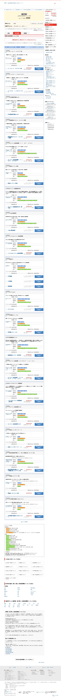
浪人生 (18, 606)
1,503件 (16, 218)
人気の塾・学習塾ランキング (50, 70)
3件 (15, 102)
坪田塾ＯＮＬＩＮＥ (14, 315)
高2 (9, 606)
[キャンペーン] (52, 7)
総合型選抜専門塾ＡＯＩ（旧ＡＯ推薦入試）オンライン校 (22, 452)
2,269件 (16, 342)
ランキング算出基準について (39, 44)
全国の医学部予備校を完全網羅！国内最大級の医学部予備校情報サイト (50, 112)
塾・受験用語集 (48, 92)
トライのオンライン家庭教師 (16, 383)
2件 (14, 457)
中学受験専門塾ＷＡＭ (14, 97)
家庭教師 (9, 566)
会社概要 (5, 693)
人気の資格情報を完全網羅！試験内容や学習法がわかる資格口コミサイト (50, 119)
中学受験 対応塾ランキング (50, 76)
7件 (15, 79)
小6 (13, 605)
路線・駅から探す (49, 57)
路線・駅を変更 (40, 23)
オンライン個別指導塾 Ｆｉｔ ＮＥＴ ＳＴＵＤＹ (21, 143)
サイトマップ (51, 674)
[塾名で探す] (17, 7)
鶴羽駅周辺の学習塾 (49, 52)
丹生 (18, 594)
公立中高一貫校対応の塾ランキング (10, 678)
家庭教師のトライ (13, 337)
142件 (16, 388)
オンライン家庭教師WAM (15, 188)
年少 (10, 603)
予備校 (22, 574)
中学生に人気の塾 (11, 570)
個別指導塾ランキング (49, 71)
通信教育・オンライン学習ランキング (24, 679)
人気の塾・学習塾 (11, 562)
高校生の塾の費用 (8, 651)
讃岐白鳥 (5, 596)
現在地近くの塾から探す (50, 93)
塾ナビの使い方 (48, 98)
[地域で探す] (8, 7)
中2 (27, 605)
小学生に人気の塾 (38, 566)
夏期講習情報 (42, 672)
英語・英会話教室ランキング (50, 85)
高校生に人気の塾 (24, 570)
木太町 (18, 589)
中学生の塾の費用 (8, 650)
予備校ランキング (49, 75)
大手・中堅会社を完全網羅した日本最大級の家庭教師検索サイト (50, 108)
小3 (38, 603)
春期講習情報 (42, 671)
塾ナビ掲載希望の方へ (52, 672)
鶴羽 (5, 594)
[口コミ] (34, 7)
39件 (15, 148)
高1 (5, 606)
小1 (29, 603)
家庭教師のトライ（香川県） (15, 355)
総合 (9, 33)
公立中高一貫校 (10, 574)
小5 (9, 605)
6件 (15, 56)
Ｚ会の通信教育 (13, 213)
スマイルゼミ (12, 292)
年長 (19, 603)
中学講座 (10, 276)
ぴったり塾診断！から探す (50, 62)
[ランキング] (26, 7)
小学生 (24, 603)
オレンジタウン (33, 591)
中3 (32, 605)
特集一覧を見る (41, 662)
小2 (33, 603)
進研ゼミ (11, 259)
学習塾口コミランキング (50, 74)
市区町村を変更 (33, 23)
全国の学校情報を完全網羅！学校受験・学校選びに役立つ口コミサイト (50, 105)
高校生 (37, 605)
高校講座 (10, 286)
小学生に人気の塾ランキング (50, 80)
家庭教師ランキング (49, 84)
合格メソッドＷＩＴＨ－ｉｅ (16, 429)
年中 (14, 603)
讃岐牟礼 (5, 591)
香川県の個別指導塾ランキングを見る (24, 659)
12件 (15, 319)
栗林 (5, 589)
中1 (23, 605)
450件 (16, 171)
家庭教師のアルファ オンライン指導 (18, 120)
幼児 (5, 603)
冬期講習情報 (42, 674)
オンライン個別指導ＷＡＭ (15, 406)
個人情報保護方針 (10, 693)
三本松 (32, 594)
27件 (15, 195)
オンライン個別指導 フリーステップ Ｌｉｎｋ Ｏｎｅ (22, 360)
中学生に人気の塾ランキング (50, 81)
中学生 (18, 605)
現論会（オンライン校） (15, 475)
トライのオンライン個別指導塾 (16, 236)
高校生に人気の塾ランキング (9, 676)
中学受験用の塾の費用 (9, 652)
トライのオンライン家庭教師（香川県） (15, 401)
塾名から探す (48, 60)
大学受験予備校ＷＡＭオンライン (17, 499)
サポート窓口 (51, 671)
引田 (18, 596)
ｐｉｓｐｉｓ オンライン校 (16, 51)
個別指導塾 (37, 562)
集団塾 (25, 33)
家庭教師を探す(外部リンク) (50, 63)
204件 (16, 241)
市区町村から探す (49, 56)
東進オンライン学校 (14, 166)
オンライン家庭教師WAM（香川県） (15, 207)
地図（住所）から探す (49, 58)
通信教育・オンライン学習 (11, 579)
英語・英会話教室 (38, 574)
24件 (15, 411)
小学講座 (10, 281)
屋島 (31, 589)
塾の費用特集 (7, 647)
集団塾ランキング (20, 671)
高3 (13, 606)
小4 (5, 605)
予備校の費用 (7, 653)
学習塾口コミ (23, 566)
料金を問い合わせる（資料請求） (39, 68)
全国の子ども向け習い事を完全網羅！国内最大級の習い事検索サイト (50, 115)
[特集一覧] (43, 7)
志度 (18, 591)
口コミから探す (48, 61)
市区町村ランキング (21, 678)
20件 (15, 365)
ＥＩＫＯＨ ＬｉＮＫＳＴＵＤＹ (17, 74)
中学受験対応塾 (37, 570)
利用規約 (50, 675)
